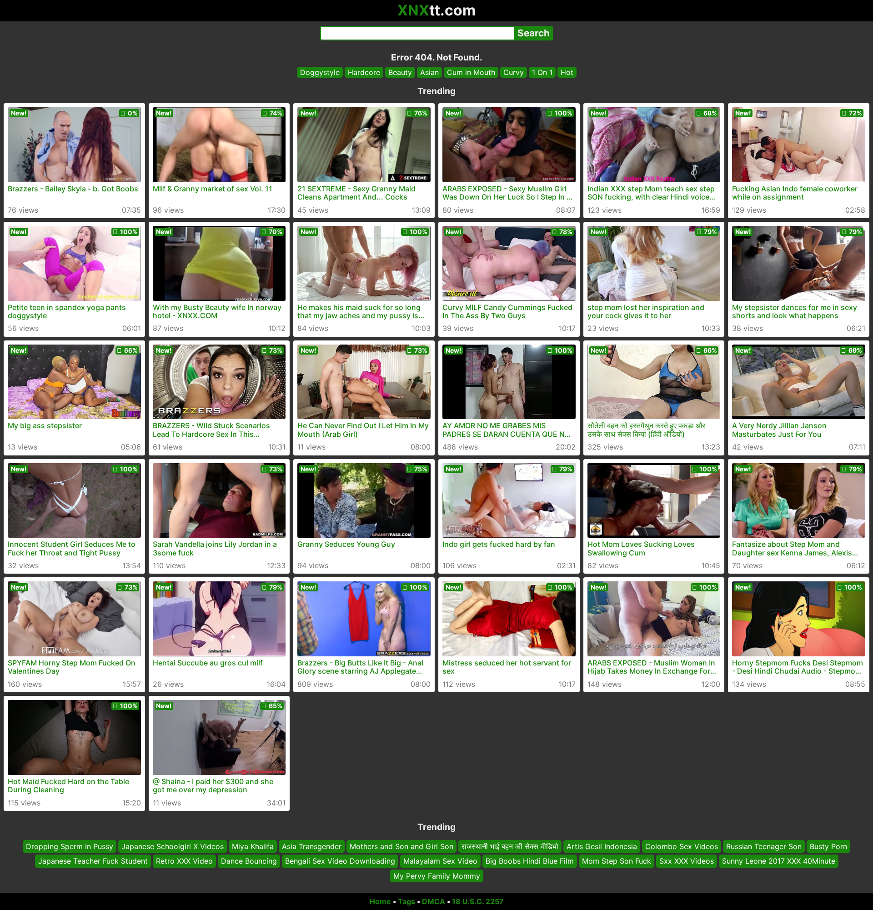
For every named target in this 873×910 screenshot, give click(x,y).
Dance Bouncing (249, 860)
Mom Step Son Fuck (616, 860)
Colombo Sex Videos (681, 846)
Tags (406, 901)
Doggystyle (320, 72)
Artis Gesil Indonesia (602, 846)
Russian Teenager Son (764, 846)
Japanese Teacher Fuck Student (93, 860)
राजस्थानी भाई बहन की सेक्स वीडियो (510, 846)
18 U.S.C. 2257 (478, 901)
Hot (567, 72)
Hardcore (364, 72)
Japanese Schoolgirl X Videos (172, 846)
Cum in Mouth (471, 72)
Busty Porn (828, 846)
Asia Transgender (311, 846)
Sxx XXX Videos (686, 860)
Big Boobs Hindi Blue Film (530, 860)
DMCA (433, 901)
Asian (429, 72)
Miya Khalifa (253, 846)
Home (380, 901)
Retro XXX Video (184, 860)
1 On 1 (542, 72)
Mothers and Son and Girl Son (401, 846)
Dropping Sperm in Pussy (69, 846)
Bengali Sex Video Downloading (340, 860)
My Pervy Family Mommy (436, 875)
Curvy (513, 72)
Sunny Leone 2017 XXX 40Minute (778, 860)
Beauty (400, 72)
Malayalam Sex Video (440, 860)
